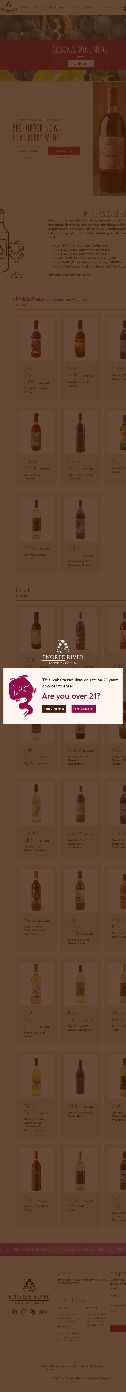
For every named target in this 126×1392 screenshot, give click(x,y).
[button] (54, 709)
